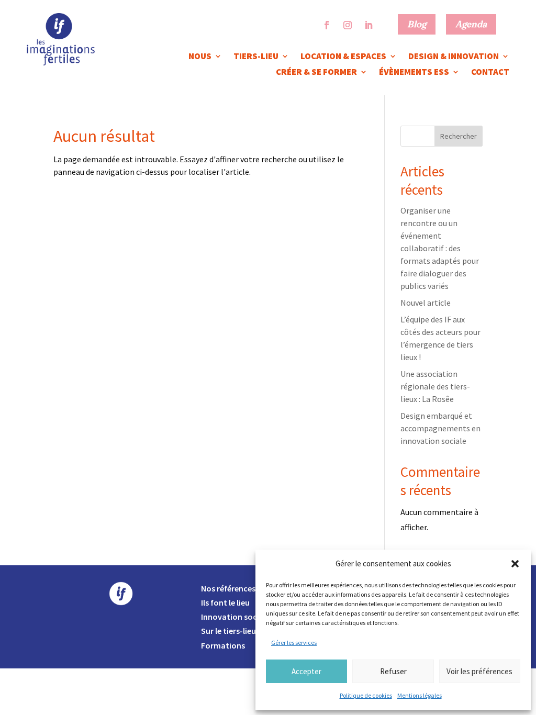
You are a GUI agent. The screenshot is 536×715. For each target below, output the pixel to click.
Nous (199, 57)
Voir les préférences (479, 671)
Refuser (393, 671)
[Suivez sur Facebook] (326, 25)
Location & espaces (343, 57)
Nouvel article (425, 302)
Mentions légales (419, 695)
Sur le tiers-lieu (228, 630)
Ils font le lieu (225, 602)
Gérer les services (294, 642)
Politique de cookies (366, 695)
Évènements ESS (414, 72)
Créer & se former (316, 72)
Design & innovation (453, 57)
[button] (515, 563)
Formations (223, 645)
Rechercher (458, 136)
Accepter (306, 671)
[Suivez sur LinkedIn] (368, 25)
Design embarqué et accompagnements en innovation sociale (440, 428)
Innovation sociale (235, 616)
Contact (490, 72)
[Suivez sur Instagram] (347, 25)
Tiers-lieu (255, 57)
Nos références (228, 588)
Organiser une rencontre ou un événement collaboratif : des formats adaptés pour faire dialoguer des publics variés (439, 248)
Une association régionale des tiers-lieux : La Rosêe (435, 386)
